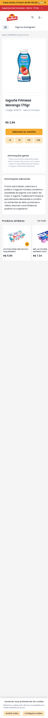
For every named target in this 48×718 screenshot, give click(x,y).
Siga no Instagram (25, 27)
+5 (19, 140)
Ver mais (41, 220)
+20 (38, 140)
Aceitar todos (12, 713)
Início (4, 35)
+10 (28, 140)
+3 (10, 140)
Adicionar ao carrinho (24, 131)
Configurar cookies (33, 713)
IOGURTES (12, 35)
